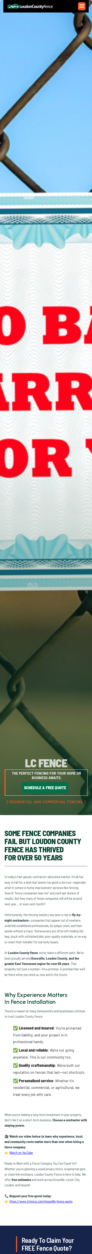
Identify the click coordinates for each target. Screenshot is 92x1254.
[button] (82, 6)
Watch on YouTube (21, 1153)
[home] (32, 6)
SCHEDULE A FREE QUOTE (45, 787)
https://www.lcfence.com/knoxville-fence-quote (41, 1201)
